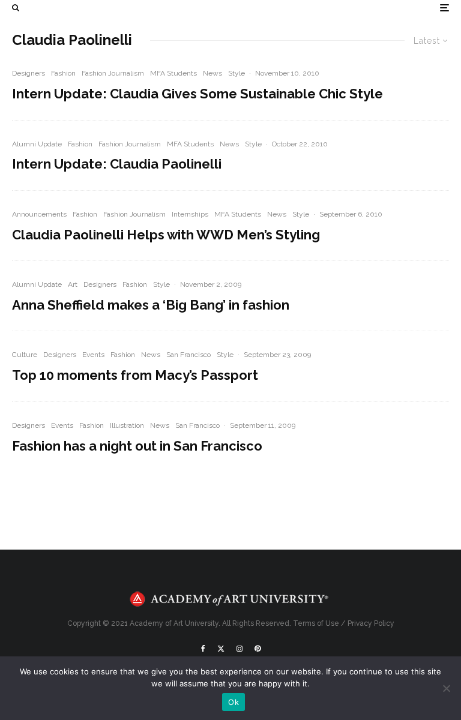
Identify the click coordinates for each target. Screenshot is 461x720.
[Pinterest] (258, 648)
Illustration (127, 425)
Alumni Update (37, 144)
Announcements (39, 214)
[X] (220, 648)
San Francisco (188, 354)
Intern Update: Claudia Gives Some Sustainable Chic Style (197, 93)
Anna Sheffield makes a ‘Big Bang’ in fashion (150, 305)
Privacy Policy (371, 623)
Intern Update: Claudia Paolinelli (116, 164)
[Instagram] (239, 648)
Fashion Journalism (113, 73)
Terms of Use (316, 623)
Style (236, 73)
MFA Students (173, 73)
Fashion (63, 73)
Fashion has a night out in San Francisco (137, 446)
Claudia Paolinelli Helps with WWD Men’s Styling (166, 234)
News (212, 73)
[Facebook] (203, 648)
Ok (233, 702)
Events (93, 354)
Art (72, 284)
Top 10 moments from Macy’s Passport (135, 375)
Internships (190, 214)
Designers (28, 73)
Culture (24, 354)
